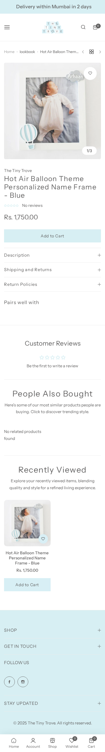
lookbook (27, 51)
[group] (52, 111)
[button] (11, 205)
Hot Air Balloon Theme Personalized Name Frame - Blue (27, 558)
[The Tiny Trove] (52, 27)
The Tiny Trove (18, 170)
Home (9, 51)
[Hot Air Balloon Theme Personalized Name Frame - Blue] (27, 523)
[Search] (83, 27)
